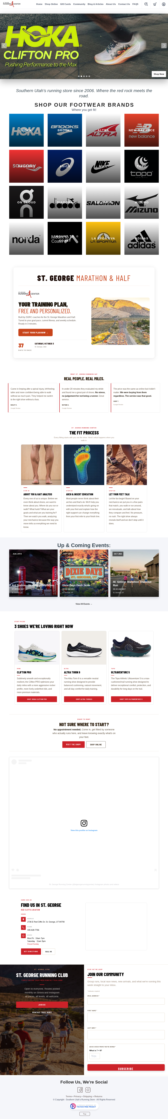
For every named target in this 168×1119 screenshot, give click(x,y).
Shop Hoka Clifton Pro (37, 699)
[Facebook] (80, 1090)
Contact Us (124, 4)
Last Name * (91, 1028)
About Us (111, 4)
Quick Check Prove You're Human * (102, 1047)
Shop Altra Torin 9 (84, 699)
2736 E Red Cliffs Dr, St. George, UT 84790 (46, 922)
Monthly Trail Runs (42, 1012)
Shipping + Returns (92, 1096)
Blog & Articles (96, 4)
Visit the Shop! (73, 744)
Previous (4, 45)
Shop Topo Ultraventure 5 (131, 699)
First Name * (92, 1010)
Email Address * (93, 996)
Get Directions (31, 951)
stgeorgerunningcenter (84, 884)
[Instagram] (88, 1090)
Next (164, 45)
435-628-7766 (33, 930)
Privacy (77, 1096)
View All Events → (84, 604)
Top (84, 1114)
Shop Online (51, 4)
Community (79, 4)
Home (39, 4)
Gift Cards (65, 4)
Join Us (42, 1005)
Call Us (48, 951)
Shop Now (159, 74)
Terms (69, 1096)
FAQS (135, 4)
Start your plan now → (35, 332)
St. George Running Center (60, 884)
